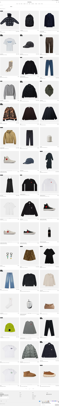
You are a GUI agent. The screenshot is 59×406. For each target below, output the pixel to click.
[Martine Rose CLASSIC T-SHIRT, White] (9, 44)
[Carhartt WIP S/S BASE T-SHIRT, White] (9, 208)
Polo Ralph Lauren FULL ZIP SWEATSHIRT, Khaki (4, 148)
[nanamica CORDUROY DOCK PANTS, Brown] (49, 44)
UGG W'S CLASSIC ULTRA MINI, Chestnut (23, 386)
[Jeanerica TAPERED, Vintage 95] (49, 66)
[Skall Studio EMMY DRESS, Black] (9, 184)
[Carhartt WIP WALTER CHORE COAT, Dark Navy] (49, 350)
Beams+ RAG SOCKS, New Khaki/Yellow (3, 77)
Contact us (21, 394)
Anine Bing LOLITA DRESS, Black (43, 267)
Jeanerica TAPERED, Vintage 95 (42, 78)
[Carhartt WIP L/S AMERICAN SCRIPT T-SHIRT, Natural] (49, 279)
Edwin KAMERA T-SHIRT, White (3, 386)
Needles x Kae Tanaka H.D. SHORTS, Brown (24, 267)
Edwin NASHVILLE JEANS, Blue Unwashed (24, 148)
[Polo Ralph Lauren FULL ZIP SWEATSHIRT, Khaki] (9, 136)
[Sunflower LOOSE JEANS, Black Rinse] (49, 326)
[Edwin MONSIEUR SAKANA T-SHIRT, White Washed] (9, 350)
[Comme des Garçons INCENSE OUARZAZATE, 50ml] (49, 231)
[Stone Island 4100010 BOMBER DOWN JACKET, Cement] (29, 350)
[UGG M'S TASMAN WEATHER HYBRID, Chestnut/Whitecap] (49, 374)
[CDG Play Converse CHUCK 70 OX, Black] (29, 231)
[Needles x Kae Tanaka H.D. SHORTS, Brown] (29, 255)
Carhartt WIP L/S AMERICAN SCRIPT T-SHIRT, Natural (44, 291)
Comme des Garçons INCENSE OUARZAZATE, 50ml (44, 242)
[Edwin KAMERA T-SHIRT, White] (9, 374)
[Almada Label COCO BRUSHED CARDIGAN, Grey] (9, 90)
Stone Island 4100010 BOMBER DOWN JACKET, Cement (25, 362)
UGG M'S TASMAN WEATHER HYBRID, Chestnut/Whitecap (45, 386)
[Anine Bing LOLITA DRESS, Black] (49, 255)
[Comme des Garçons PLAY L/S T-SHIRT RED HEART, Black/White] (29, 326)
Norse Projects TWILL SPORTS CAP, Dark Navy (24, 171)
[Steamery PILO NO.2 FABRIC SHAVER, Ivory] (49, 136)
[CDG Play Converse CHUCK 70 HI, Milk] (9, 160)
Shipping (33, 394)
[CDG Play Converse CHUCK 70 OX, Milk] (9, 231)
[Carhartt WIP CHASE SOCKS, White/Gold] (9, 303)
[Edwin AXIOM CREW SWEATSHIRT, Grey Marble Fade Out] (29, 279)
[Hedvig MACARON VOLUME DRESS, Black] (49, 160)
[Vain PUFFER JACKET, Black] (9, 20)
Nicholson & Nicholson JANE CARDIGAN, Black (24, 77)
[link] (26, 388)
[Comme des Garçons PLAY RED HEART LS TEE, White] (49, 184)
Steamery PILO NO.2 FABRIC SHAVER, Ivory (43, 147)
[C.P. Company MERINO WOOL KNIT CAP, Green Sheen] (9, 326)
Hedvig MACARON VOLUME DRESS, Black (43, 172)
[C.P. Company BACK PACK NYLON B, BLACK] (29, 20)
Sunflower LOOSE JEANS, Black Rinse (43, 337)
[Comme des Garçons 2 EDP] (29, 303)
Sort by (1, 8)
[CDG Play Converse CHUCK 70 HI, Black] (49, 208)
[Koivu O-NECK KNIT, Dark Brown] (29, 112)
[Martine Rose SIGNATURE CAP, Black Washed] (29, 44)
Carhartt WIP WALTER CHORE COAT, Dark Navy (44, 361)
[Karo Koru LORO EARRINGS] (9, 255)
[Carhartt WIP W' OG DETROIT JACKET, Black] (29, 208)
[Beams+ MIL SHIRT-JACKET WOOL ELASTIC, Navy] (29, 90)
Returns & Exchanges (34, 395)
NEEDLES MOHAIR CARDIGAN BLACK (3, 123)
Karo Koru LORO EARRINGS (2, 266)
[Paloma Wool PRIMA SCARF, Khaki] (49, 90)
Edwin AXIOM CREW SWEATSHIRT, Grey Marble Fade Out (25, 291)
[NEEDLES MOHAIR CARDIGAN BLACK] (9, 112)
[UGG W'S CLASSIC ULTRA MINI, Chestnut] (29, 374)
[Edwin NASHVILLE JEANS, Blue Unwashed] (29, 136)
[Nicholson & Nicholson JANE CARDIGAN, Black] (29, 66)
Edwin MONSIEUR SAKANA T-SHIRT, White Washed (4, 362)
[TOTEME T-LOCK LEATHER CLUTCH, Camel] (49, 303)
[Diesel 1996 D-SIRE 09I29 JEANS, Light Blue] (9, 279)
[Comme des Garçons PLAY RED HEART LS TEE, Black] (29, 184)
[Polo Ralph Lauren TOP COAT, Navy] (49, 20)
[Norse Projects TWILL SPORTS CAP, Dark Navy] (29, 160)
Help (52, 0)
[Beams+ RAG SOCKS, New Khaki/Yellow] (9, 66)
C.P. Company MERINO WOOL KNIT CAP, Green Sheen (4, 337)
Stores (54, 0)
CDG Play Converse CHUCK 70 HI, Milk (3, 172)
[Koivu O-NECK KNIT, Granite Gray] (49, 112)
